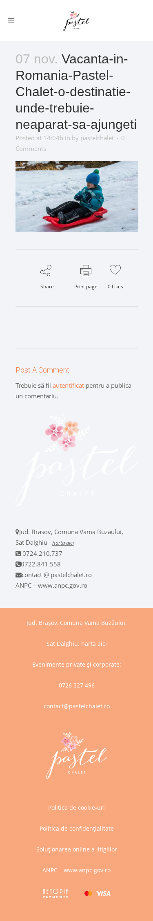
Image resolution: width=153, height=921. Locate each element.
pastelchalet (97, 138)
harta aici (63, 542)
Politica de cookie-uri (76, 807)
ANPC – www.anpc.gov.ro (51, 585)
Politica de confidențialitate (77, 828)
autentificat (68, 385)
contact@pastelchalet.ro (77, 706)
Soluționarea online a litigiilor (76, 849)
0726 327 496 (77, 685)
